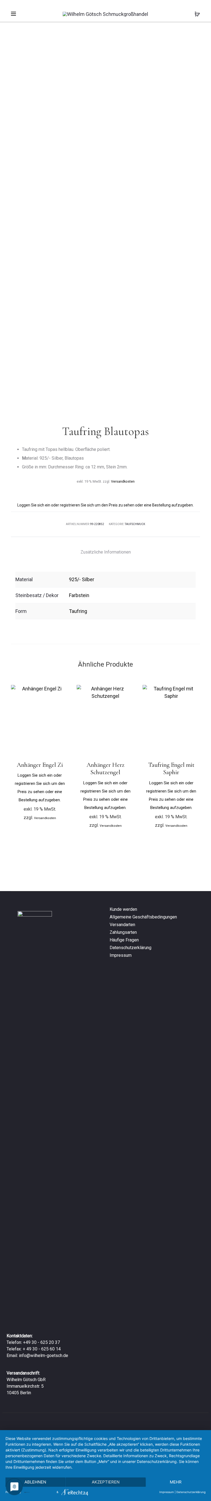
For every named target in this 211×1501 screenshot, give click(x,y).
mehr (176, 1482)
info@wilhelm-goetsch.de (43, 1355)
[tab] (106, 552)
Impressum (121, 955)
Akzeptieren (106, 1482)
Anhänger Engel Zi (40, 765)
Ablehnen (35, 1482)
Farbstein (79, 595)
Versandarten (122, 924)
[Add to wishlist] (61, 692)
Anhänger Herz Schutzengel (105, 768)
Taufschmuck (135, 524)
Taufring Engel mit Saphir (171, 768)
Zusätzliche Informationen (105, 552)
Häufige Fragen (124, 940)
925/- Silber (81, 579)
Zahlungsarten (123, 932)
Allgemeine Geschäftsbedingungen (143, 917)
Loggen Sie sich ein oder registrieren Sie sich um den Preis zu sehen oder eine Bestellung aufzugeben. (105, 505)
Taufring (78, 611)
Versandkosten (123, 481)
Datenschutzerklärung (130, 947)
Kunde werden (123, 909)
